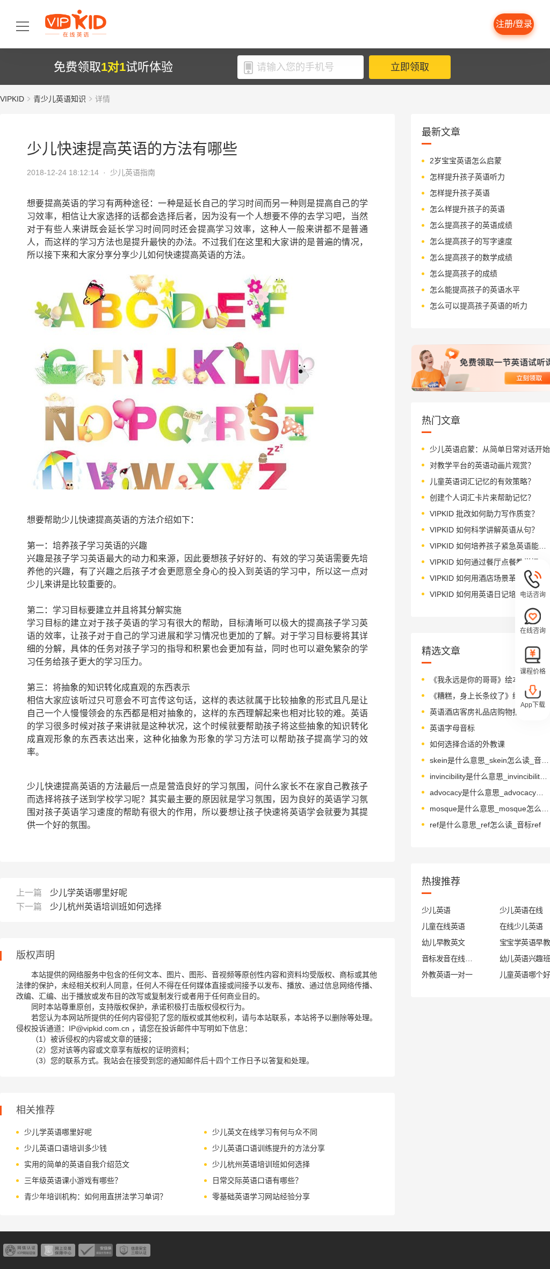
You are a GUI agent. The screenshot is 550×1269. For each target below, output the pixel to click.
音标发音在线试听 (447, 958)
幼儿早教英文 (443, 942)
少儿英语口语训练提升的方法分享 (268, 1148)
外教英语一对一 (447, 974)
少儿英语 (436, 910)
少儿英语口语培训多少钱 (65, 1148)
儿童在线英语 (443, 926)
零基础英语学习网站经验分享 (261, 1196)
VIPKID (12, 99)
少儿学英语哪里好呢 (88, 892)
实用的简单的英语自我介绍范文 (76, 1164)
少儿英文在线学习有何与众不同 (264, 1132)
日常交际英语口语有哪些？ (257, 1180)
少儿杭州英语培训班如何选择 (106, 906)
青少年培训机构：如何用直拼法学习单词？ (95, 1196)
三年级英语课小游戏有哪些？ (73, 1180)
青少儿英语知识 (59, 99)
